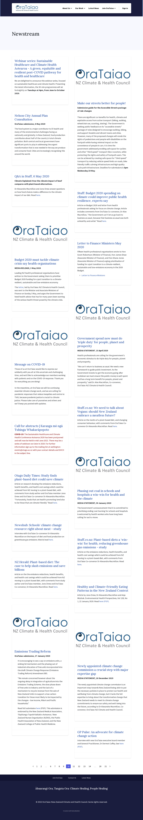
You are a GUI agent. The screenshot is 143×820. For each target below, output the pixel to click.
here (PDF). (104, 601)
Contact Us (72, 778)
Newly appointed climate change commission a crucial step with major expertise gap (102, 670)
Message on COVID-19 (30, 364)
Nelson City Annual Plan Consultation (31, 117)
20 (100, 766)
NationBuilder (76, 811)
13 (84, 766)
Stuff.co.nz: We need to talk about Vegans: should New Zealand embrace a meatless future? (100, 411)
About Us (66, 8)
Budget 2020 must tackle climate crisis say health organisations (37, 261)
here (38, 195)
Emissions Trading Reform (33, 651)
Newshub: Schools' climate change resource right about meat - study (38, 527)
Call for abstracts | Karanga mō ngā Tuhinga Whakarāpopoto (39, 428)
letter (20, 287)
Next (110, 766)
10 (68, 766)
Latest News (93, 8)
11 (74, 766)
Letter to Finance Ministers (93, 275)
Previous (33, 766)
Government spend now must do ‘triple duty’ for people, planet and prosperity (100, 342)
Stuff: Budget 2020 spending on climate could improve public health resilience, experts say (102, 197)
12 (79, 766)
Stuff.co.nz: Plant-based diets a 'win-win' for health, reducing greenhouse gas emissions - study (102, 543)
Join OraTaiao (108, 8)
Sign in (125, 8)
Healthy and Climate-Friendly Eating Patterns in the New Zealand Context (102, 588)
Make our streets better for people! (101, 103)
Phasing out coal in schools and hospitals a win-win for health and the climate (101, 494)
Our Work (79, 8)
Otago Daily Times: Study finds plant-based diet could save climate (39, 477)
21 (106, 766)
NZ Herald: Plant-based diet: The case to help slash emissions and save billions (40, 566)
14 (90, 766)
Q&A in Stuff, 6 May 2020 (32, 176)
